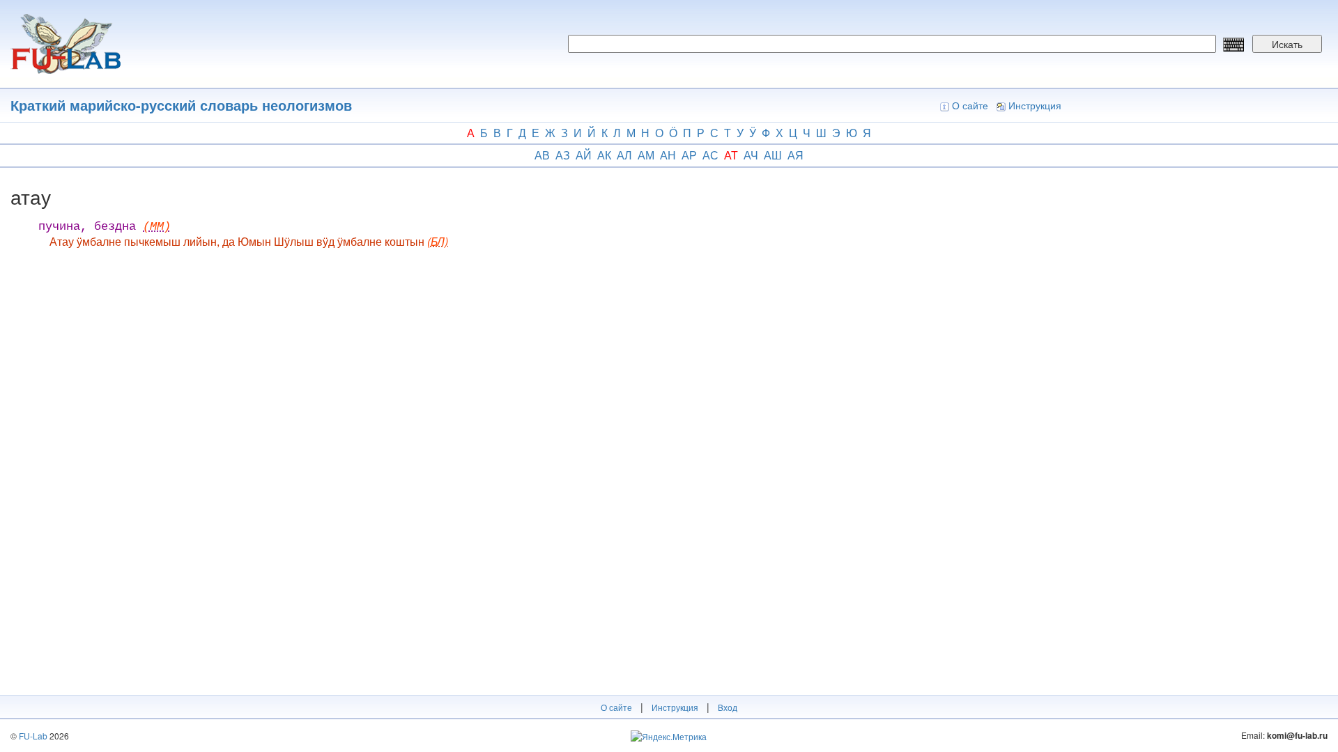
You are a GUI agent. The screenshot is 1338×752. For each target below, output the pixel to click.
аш (773, 155)
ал (624, 155)
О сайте (970, 105)
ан (668, 155)
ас (710, 155)
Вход (727, 707)
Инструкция (1034, 105)
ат (731, 155)
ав (542, 155)
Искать (1287, 44)
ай (584, 155)
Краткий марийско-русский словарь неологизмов (181, 105)
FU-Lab (33, 736)
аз (562, 155)
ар (689, 155)
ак (604, 155)
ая (795, 155)
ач (751, 155)
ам (646, 155)
